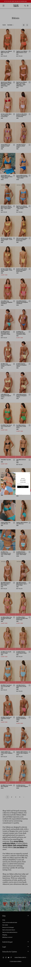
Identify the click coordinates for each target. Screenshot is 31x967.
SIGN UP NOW (23, 486)
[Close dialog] (29, 473)
